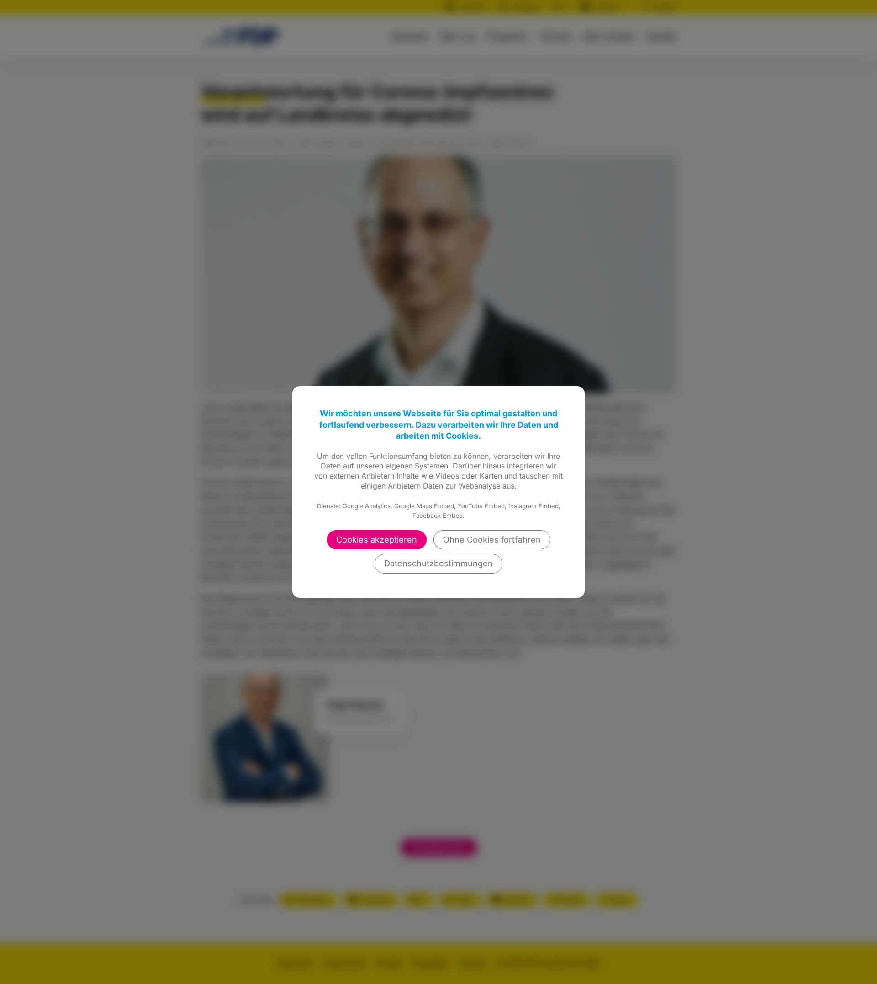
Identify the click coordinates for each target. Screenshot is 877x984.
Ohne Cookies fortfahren (492, 539)
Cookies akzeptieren (376, 539)
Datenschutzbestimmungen (438, 563)
